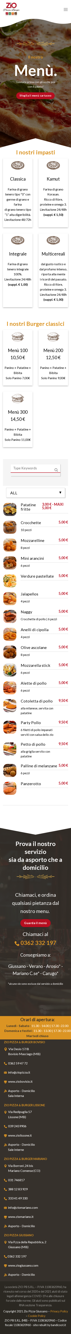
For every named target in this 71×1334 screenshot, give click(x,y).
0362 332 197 (38, 942)
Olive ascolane (34, 647)
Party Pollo (31, 722)
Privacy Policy (59, 1311)
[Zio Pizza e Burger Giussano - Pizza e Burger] (22, 9)
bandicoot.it (58, 1325)
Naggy (26, 611)
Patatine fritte (28, 506)
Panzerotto (31, 783)
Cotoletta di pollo (37, 701)
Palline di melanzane (39, 765)
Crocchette (31, 522)
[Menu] (65, 9)
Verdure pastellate (37, 576)
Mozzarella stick (35, 665)
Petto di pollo (33, 744)
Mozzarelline (32, 540)
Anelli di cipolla (35, 629)
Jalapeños (29, 593)
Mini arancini (32, 558)
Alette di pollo (34, 683)
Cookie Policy (36, 1316)
